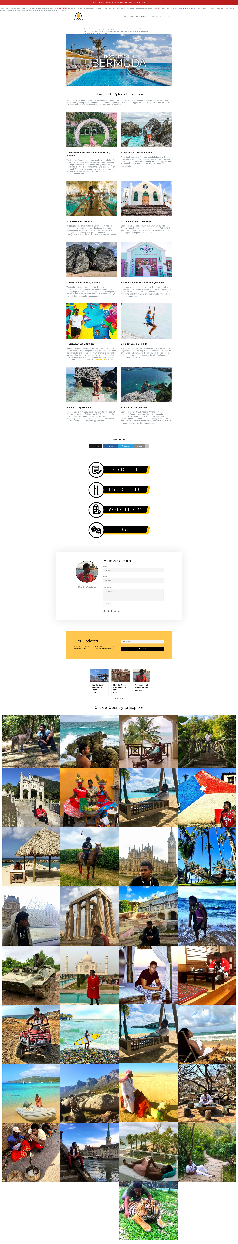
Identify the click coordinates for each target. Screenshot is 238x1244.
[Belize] (148, 738)
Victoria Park (99, 360)
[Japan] (207, 975)
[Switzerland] (89, 1152)
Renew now (123, 2)
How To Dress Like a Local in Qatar (139, 687)
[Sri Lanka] (30, 1152)
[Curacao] (30, 857)
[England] (148, 857)
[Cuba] (207, 798)
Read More (93, 693)
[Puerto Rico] (207, 1034)
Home (124, 17)
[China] (30, 798)
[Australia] (30, 738)
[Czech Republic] (89, 857)
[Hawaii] (207, 916)
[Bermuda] (207, 738)
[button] (107, 604)
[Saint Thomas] (30, 1093)
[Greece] (89, 916)
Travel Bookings (141, 17)
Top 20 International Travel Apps (95, 687)
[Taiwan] (207, 1152)
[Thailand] (148, 1210)
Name (105, 566)
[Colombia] (89, 798)
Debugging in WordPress (185, 8)
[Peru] (89, 1034)
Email (105, 576)
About (131, 17)
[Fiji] (207, 857)
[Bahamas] (89, 738)
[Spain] (148, 1151)
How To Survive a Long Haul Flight (118, 687)
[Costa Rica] (148, 798)
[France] (30, 916)
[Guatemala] (148, 916)
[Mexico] (30, 1034)
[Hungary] (30, 975)
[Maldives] (148, 1033)
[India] (89, 975)
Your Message (107, 587)
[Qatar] (148, 1092)
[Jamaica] (148, 974)
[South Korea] (207, 1093)
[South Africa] (89, 1093)
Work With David (156, 17)
